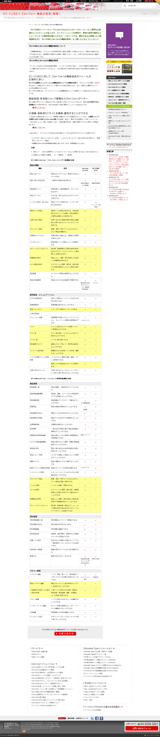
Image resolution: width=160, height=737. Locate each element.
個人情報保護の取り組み (10, 723)
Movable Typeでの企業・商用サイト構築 (98, 651)
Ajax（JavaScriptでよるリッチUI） (96, 689)
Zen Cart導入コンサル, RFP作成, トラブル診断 (48, 667)
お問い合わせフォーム (142, 728)
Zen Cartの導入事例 (39, 697)
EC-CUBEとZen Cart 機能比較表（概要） (46, 692)
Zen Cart (37, 24)
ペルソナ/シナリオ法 (91, 697)
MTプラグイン (105, 1)
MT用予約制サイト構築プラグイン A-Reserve (100, 662)
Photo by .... (156, 8)
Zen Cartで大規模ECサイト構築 (43, 670)
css (28, 730)
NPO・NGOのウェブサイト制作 (95, 686)
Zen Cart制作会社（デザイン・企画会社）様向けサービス (52, 678)
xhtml (24, 730)
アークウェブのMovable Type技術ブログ (98, 676)
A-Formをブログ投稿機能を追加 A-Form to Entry (101, 671)
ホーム (31, 24)
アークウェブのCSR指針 (92, 710)
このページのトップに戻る (152, 735)
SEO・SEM (88, 700)
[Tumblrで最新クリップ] (101, 718)
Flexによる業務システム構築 (94, 694)
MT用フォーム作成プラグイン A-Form (97, 657)
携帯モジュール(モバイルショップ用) (119, 122)
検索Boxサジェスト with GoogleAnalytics (116, 132)
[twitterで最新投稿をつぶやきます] (92, 718)
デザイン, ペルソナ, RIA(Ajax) (118, 112)
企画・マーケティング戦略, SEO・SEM (120, 116)
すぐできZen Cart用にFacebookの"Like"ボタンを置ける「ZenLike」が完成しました (119, 191)
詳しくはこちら (40, 108)
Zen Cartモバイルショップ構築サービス (46, 703)
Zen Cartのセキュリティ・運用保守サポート (47, 683)
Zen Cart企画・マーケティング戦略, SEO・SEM (48, 686)
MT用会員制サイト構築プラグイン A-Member (100, 660)
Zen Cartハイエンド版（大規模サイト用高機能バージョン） (52, 689)
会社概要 (139, 1)
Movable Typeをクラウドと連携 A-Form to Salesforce (102, 665)
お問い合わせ (149, 1)
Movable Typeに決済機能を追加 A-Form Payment (101, 668)
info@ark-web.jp (55, 726)
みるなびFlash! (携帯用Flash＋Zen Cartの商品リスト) (120, 127)
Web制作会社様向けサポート (118, 109)
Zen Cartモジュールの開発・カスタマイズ (46, 675)
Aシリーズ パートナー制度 (93, 673)
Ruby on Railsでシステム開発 (94, 692)
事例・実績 (129, 1)
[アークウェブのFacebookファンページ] (97, 718)
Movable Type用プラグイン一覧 (95, 654)
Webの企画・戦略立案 (39, 651)
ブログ (75, 1)
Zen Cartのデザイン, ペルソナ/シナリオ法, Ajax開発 (50, 681)
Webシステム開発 (38, 657)
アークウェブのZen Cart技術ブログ (44, 705)
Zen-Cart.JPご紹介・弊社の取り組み (119, 137)
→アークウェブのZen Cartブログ (117, 147)
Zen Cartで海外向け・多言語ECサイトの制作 (47, 672)
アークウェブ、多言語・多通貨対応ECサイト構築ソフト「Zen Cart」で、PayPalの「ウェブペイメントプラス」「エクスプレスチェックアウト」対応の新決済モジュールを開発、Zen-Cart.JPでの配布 (119, 163)
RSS (24, 731)
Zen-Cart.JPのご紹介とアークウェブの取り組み (48, 700)
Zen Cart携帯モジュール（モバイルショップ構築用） (50, 694)
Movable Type (93, 1)
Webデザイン (36, 654)
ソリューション (118, 1)
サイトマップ (7, 728)
